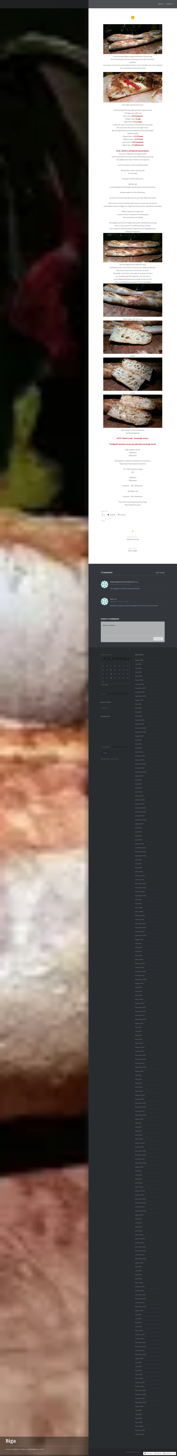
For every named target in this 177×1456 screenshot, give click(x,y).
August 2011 (139, 1310)
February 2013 (140, 1239)
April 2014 (138, 1183)
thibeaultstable (18, 1449)
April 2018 (138, 995)
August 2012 (139, 1263)
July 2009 (138, 1410)
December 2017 (140, 1007)
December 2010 (140, 1342)
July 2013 (138, 1219)
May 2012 (138, 1274)
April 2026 (138, 676)
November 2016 (140, 1059)
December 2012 (140, 1247)
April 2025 (138, 716)
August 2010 (139, 1358)
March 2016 (139, 1091)
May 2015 (138, 1131)
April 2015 (138, 1135)
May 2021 (138, 863)
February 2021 (140, 875)
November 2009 (140, 1394)
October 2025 (139, 692)
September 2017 (140, 1019)
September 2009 (140, 1402)
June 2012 (138, 1270)
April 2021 (138, 867)
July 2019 (138, 943)
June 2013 (138, 1223)
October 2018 (139, 975)
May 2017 (138, 1035)
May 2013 (138, 1227)
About (161, 4)
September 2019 (140, 935)
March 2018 (139, 999)
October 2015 (139, 1111)
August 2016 (139, 1071)
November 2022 (140, 812)
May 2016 (138, 1083)
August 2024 (139, 736)
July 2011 (138, 1314)
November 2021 (140, 851)
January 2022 (139, 844)
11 (111, 670)
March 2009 (139, 1426)
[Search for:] (115, 693)
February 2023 (140, 800)
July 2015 (138, 1123)
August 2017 (139, 1023)
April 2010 (138, 1374)
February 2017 (140, 1047)
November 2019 (140, 927)
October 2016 (139, 1063)
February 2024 (140, 756)
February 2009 (140, 1430)
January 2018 (139, 1003)
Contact (169, 4)
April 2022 (138, 840)
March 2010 (139, 1378)
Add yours (160, 572)
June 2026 (138, 668)
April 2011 (138, 1326)
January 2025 (139, 724)
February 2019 (140, 963)
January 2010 (139, 1386)
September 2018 (140, 979)
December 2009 (140, 1390)
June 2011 (138, 1318)
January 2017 (139, 1051)
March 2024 (139, 752)
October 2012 (139, 1255)
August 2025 (139, 700)
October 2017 (139, 1015)
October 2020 (139, 891)
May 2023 (138, 788)
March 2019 (139, 959)
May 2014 (138, 1179)
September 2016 (140, 1067)
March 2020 (139, 911)
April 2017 (138, 1039)
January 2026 (139, 684)
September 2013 (140, 1211)
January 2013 (139, 1243)
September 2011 (140, 1306)
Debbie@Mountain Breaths (122, 582)
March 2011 (139, 1330)
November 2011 (140, 1298)
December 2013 (140, 1199)
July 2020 (138, 899)
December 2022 (140, 808)
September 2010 (140, 1354)
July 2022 (138, 828)
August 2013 (139, 1215)
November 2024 (140, 728)
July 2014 (138, 1171)
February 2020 (140, 915)
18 (111, 674)
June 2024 (138, 744)
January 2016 (139, 1099)
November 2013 (140, 1203)
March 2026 (139, 680)
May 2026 (138, 672)
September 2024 (140, 732)
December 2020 (140, 883)
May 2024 (138, 748)
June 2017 (138, 1031)
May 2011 (138, 1322)
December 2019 (140, 923)
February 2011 (140, 1334)
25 (111, 677)
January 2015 (139, 1147)
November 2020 (140, 887)
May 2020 (138, 903)
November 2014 (140, 1155)
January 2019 (139, 967)
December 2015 (140, 1103)
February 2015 (140, 1143)
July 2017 (138, 1027)
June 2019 (138, 947)
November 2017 (140, 1011)
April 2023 (138, 792)
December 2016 (140, 1055)
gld (112, 599)
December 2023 (140, 764)
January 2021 (139, 879)
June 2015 (138, 1127)
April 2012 (138, 1279)
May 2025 (138, 712)
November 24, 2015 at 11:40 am (120, 584)
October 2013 (139, 1207)
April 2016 (138, 1087)
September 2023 (140, 772)
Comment (158, 639)
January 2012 (139, 1290)
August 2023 (139, 776)
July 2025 (138, 704)
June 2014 (138, 1175)
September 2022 (140, 820)
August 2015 (139, 1119)
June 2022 (138, 832)
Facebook (105, 716)
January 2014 (139, 1195)
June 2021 (138, 859)
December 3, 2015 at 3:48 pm (119, 601)
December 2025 (140, 688)
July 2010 (138, 1362)
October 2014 (139, 1159)
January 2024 (139, 760)
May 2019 (138, 951)
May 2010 (138, 1370)
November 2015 (140, 1107)
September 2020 (140, 895)
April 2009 (138, 1422)
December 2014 (140, 1151)
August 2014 (139, 1167)
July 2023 (138, 780)
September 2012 (140, 1258)
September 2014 (140, 1163)
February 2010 (140, 1382)
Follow (105, 753)
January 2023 (139, 804)
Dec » (107, 685)
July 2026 (138, 664)
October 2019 (139, 931)
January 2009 (139, 1434)
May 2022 (138, 836)
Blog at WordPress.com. (133, 1452)
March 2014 (139, 1187)
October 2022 (139, 816)
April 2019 (138, 955)
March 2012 (139, 1282)
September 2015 (140, 1115)
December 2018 (140, 971)
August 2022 (139, 824)
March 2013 (139, 1235)
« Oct (102, 685)
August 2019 (139, 939)
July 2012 (138, 1267)
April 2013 (138, 1231)
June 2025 (138, 708)
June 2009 (138, 1414)
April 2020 (138, 907)
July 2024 (138, 740)
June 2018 (138, 987)
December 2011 (140, 1294)
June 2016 (138, 1079)
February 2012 (140, 1286)
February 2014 (140, 1191)
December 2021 (140, 847)
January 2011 (139, 1338)
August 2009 (139, 1406)
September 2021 (140, 856)
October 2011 (139, 1302)
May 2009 (138, 1418)
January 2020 (139, 919)
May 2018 (138, 991)
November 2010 (140, 1346)
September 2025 (140, 696)
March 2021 (139, 871)
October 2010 (139, 1350)
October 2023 (139, 768)
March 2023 (139, 796)
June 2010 (138, 1366)
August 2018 (139, 983)
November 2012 (140, 1251)
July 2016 (138, 1075)
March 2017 (139, 1043)
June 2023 (138, 784)
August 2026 (139, 660)
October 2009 (139, 1398)
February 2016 (140, 1095)
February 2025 (140, 720)
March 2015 (139, 1139)
